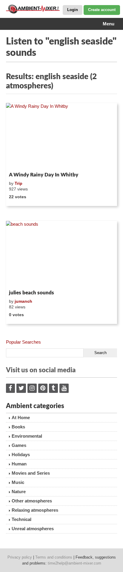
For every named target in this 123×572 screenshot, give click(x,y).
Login (72, 9)
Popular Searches (23, 342)
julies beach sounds (31, 292)
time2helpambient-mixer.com (74, 563)
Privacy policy (19, 557)
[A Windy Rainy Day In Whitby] (61, 136)
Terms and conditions (53, 557)
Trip (18, 183)
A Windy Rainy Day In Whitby (43, 174)
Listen (20, 162)
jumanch (23, 301)
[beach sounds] (61, 254)
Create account (102, 9)
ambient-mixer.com (36, 9)
